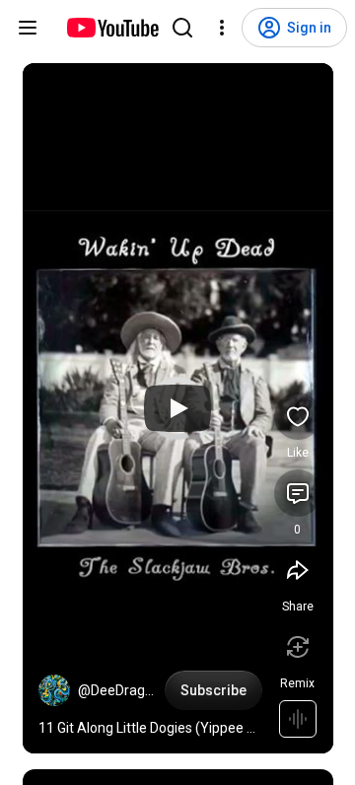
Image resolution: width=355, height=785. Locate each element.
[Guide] (27, 27)
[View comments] (297, 493)
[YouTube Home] (112, 27)
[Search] (182, 27)
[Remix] (297, 647)
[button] (54, 690)
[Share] (297, 570)
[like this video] (297, 416)
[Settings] (222, 27)
